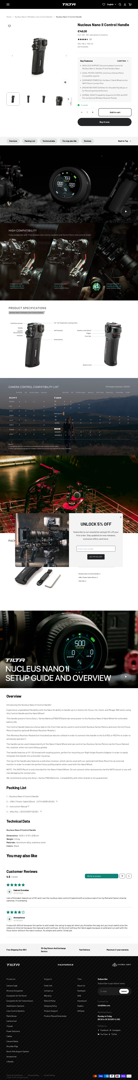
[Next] (68, 99)
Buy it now (105, 122)
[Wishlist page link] (103, 4)
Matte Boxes (11, 1016)
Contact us (48, 991)
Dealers (80, 1006)
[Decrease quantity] (82, 112)
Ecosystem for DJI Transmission (19, 1001)
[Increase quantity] (93, 112)
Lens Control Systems (15, 1011)
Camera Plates (12, 1041)
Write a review (94, 876)
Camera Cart (11, 1021)
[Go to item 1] (13, 99)
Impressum (82, 1001)
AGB (79, 996)
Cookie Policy (49, 1075)
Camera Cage (11, 985)
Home (8, 17)
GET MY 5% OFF (95, 557)
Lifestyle (9, 1061)
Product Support (51, 1011)
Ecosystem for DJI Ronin (16, 996)
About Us (81, 985)
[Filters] (122, 876)
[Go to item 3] (43, 99)
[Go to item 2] (28, 99)
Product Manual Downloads (55, 1016)
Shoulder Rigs (12, 1046)
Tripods (9, 1026)
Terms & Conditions (14, 1075)
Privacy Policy (33, 1075)
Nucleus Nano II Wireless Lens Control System (34, 17)
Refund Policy (49, 1001)
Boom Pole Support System (17, 1051)
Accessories (11, 1056)
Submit (125, 992)
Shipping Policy (50, 1006)
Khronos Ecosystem (14, 991)
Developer (81, 991)
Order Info (48, 985)
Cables (9, 1036)
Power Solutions (13, 1031)
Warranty (47, 996)
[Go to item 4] (59, 99)
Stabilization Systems (15, 1006)
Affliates (80, 1011)
